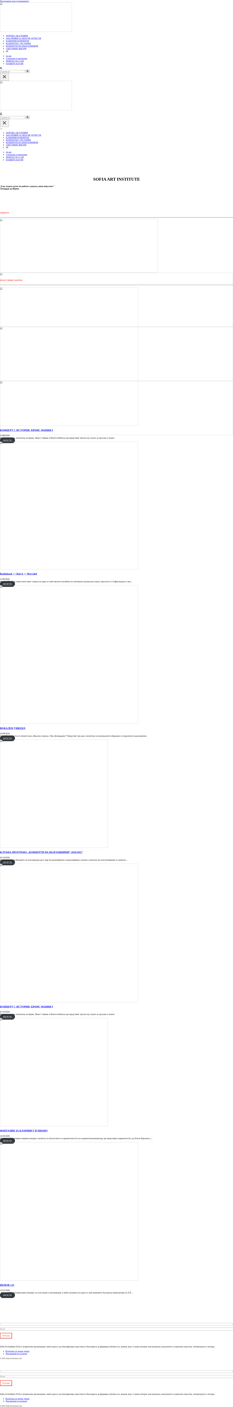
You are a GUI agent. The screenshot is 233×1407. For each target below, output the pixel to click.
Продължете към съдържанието (14, 1)
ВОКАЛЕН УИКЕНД (12, 728)
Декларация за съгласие (16, 1354)
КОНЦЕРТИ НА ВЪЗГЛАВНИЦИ (22, 46)
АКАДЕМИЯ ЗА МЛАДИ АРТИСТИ (23, 38)
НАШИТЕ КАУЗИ (14, 63)
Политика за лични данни (17, 1351)
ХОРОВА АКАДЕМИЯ (17, 36)
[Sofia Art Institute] (36, 31)
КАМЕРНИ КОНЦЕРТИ (17, 41)
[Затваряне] (4, 77)
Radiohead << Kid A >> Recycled (18, 573)
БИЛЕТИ (7, 440)
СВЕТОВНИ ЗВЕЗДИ (16, 48)
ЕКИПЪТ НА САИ (15, 61)
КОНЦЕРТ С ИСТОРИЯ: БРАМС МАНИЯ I (26, 430)
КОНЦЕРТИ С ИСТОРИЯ (18, 43)
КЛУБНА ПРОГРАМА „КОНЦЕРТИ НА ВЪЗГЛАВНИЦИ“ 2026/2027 (41, 852)
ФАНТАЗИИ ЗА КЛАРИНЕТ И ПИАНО (24, 1130)
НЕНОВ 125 (7, 1285)
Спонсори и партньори (16, 58)
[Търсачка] (1, 68)
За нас (9, 56)
